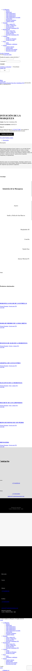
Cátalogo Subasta (10, 21)
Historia (8, 10)
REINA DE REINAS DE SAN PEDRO (12, 422)
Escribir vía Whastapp (11, 38)
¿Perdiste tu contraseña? (5, 66)
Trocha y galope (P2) (11, 32)
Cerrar (1, 620)
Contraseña (3, 61)
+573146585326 (16, 483)
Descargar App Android (11, 49)
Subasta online (9, 48)
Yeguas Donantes (7, 83)
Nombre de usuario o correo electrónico (9, 57)
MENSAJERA (4, 442)
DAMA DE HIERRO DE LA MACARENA (13, 323)
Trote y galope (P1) (10, 24)
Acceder (2, 64)
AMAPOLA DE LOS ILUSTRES (10, 363)
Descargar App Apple (11, 50)
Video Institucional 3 (11, 16)
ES (4, 70)
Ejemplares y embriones (11, 44)
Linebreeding (9, 18)
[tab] (17, 140)
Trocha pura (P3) (10, 26)
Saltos (7, 42)
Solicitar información (6, 134)
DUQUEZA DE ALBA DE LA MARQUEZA (13, 343)
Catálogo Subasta (10, 46)
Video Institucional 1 (11, 13)
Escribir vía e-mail (10, 40)
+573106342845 (16, 493)
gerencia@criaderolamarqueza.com (16, 496)
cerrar (1, 667)
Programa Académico (11, 20)
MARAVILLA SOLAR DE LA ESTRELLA (13, 303)
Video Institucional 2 (11, 14)
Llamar (7, 37)
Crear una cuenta (7, 54)
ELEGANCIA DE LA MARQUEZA (11, 383)
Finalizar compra (9, 137)
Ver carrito (2, 137)
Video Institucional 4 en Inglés (13, 17)
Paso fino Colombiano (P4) (12, 28)
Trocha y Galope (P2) (11, 25)
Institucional (9, 12)
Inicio (1, 83)
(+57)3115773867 (16, 129)
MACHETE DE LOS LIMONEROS (11, 403)
